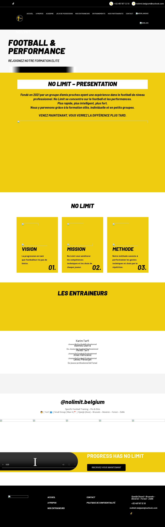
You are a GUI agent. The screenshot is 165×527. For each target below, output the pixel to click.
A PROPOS (39, 13)
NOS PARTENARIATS (115, 13)
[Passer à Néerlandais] (142, 13)
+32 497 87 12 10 (121, 3)
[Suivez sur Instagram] (8, 3)
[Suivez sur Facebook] (4, 3)
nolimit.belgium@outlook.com (150, 3)
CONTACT (129, 13)
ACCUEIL (30, 13)
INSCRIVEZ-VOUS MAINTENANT (106, 467)
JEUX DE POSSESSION (64, 13)
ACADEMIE (50, 13)
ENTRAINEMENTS (98, 13)
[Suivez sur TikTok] (13, 3)
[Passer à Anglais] (144, 23)
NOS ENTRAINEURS (82, 13)
